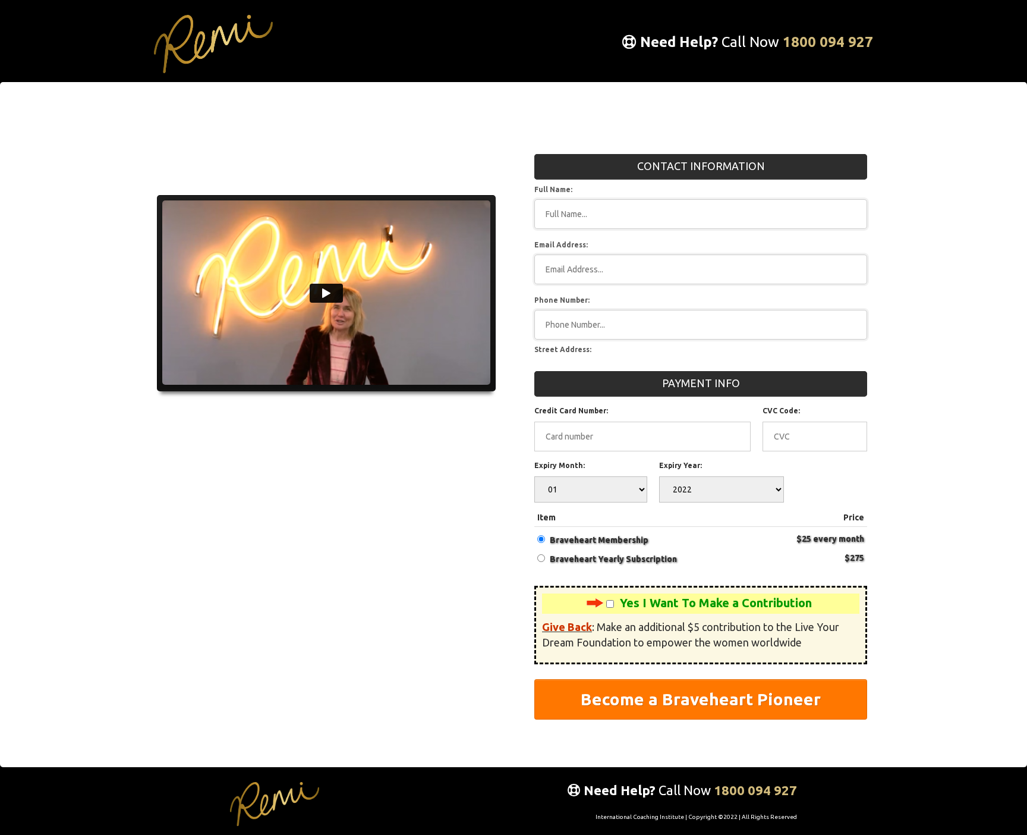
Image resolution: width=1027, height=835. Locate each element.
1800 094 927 (828, 42)
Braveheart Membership (599, 540)
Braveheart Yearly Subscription (613, 559)
